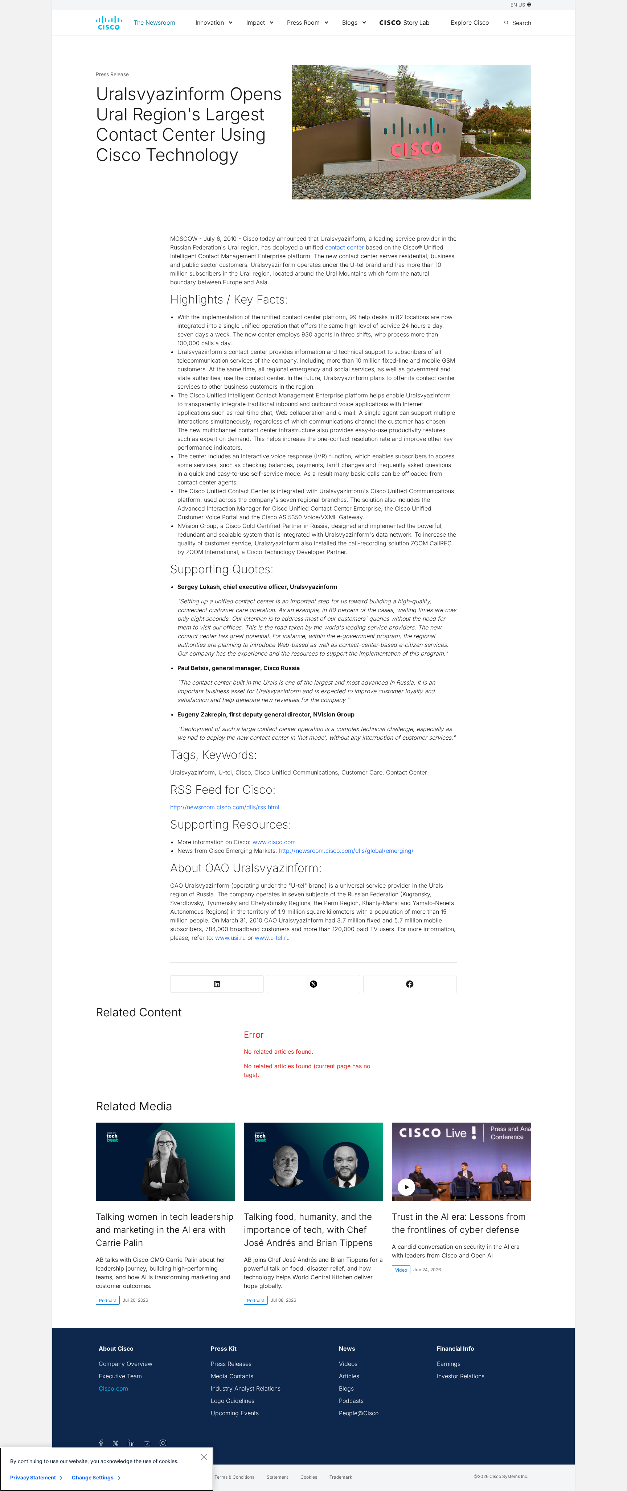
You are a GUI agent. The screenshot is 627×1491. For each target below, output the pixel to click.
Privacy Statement (33, 1477)
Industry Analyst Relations (245, 1388)
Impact (255, 22)
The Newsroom (154, 22)
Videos (348, 1363)
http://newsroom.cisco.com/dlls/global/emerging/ (346, 850)
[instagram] (163, 1444)
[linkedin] (131, 1444)
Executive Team (120, 1376)
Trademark (340, 1477)
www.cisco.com (274, 842)
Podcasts (351, 1400)
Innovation (210, 22)
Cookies (308, 1477)
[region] (106, 1469)
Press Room (303, 22)
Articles (349, 1376)
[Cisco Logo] (109, 23)
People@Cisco (358, 1413)
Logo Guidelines (232, 1400)
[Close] (204, 1457)
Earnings (448, 1363)
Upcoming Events (235, 1413)
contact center (344, 247)
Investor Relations (460, 1376)
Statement (277, 1477)
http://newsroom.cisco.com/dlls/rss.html (224, 807)
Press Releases (231, 1363)
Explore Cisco (470, 22)
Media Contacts (232, 1376)
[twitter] (116, 1444)
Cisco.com (113, 1388)
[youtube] (147, 1444)
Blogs (349, 22)
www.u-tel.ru (272, 937)
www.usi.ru (230, 937)
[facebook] (101, 1444)
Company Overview (125, 1363)
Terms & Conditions (234, 1477)
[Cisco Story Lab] (404, 23)
